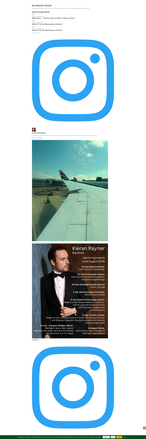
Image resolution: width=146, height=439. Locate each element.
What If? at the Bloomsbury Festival (47, 24)
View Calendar (35, 32)
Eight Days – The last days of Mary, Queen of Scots (53, 18)
